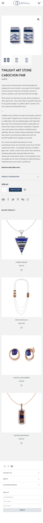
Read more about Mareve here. (11, 167)
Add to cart (15, 190)
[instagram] (4, 466)
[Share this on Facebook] (8, 199)
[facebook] (8, 466)
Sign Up (22, 510)
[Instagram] (27, 199)
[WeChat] (23, 199)
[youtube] (12, 466)
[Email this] (3, 199)
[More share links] (32, 199)
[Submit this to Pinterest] (18, 199)
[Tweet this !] (13, 199)
